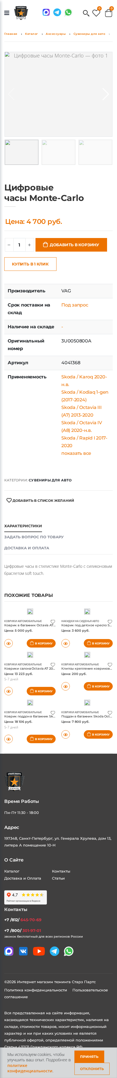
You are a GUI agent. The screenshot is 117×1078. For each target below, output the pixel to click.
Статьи (58, 878)
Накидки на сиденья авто (80, 621)
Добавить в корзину (74, 244)
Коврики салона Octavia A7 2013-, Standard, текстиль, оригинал (55, 668)
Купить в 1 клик (30, 264)
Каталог (31, 34)
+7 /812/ (22, 919)
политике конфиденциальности (30, 1068)
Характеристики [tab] (23, 526)
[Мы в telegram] (57, 12)
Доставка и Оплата (22, 878)
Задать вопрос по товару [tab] (34, 537)
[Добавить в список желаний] (53, 621)
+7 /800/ (22, 930)
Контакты (61, 871)
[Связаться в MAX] (46, 12)
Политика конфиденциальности (36, 990)
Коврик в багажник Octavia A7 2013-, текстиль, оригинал (49, 625)
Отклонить (92, 1069)
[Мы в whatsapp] (68, 12)
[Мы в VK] (23, 951)
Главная (10, 34)
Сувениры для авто (89, 34)
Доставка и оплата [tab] (26, 548)
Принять (89, 1057)
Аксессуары (56, 34)
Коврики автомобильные (23, 621)
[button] (86, 13)
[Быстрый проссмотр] (65, 686)
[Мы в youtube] (39, 951)
